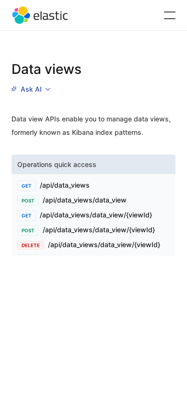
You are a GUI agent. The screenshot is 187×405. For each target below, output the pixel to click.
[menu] (31, 89)
